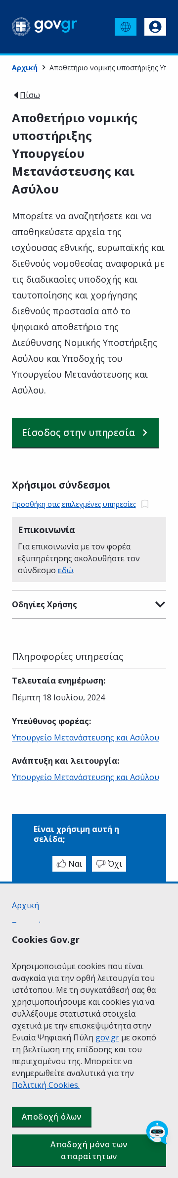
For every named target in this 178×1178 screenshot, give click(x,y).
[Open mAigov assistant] (157, 1132)
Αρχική (25, 67)
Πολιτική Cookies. (46, 1085)
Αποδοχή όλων (52, 1116)
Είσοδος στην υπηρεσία (78, 432)
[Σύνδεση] (155, 27)
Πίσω (30, 95)
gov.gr (107, 1037)
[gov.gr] (45, 26)
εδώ (65, 570)
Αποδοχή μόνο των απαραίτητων (88, 1150)
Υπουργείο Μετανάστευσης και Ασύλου (85, 737)
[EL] (125, 27)
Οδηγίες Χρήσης (44, 604)
